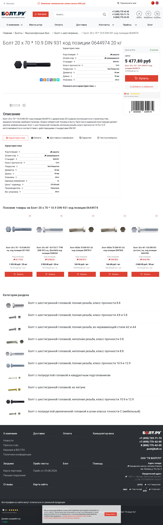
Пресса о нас (10, 445)
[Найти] (105, 14)
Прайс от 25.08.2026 (45, 470)
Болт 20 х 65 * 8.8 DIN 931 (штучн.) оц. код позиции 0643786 (145, 250)
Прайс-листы (41, 463)
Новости (8, 440)
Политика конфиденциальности (17, 454)
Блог (150, 24)
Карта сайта (40, 484)
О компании (13, 24)
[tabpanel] (61, 169)
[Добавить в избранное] (30, 216)
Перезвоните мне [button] (128, 3)
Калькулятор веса (103, 433)
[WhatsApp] (54, 80)
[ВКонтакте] (41, 80)
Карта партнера (12, 470)
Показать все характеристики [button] (78, 86)
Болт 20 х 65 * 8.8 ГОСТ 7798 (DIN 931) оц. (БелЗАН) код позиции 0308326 (50, 250)
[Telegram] (48, 80)
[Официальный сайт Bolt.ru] (13, 13)
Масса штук (35, 24)
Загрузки (8, 463)
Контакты (104, 24)
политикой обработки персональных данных (62, 518)
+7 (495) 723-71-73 (120, 14)
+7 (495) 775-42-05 (120, 11)
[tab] (15, 138)
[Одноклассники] (44, 80)
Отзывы (8, 484)
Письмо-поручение (14, 475)
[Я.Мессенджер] (58, 80)
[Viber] (51, 80)
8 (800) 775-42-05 (121, 17)
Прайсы (127, 24)
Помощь (98, 463)
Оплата (59, 24)
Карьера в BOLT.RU (14, 449)
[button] (41, 14)
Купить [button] (143, 78)
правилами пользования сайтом (76, 516)
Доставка (81, 24)
